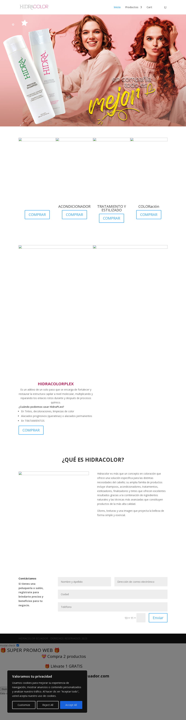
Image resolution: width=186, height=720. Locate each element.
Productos (131, 7)
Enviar (158, 617)
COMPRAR (37, 214)
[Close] (83, 673)
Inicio (117, 7)
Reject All (47, 705)
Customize (24, 705)
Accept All (71, 705)
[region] (47, 691)
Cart (149, 7)
